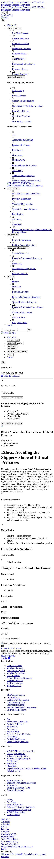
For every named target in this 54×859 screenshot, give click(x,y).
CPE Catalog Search (16, 695)
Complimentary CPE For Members (27, 106)
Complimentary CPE (16, 670)
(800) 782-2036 (8, 656)
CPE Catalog (18, 90)
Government (17, 155)
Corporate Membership (22, 312)
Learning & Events (15, 77)
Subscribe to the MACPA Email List (17, 846)
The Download (18, 59)
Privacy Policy (7, 837)
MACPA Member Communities (26, 194)
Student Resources (20, 253)
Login (4, 12)
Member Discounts (20, 38)
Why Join (5, 819)
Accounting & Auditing (22, 140)
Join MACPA (7, 15)
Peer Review (17, 214)
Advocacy (12, 235)
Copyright (5, 832)
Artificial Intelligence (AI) (23, 175)
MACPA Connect (20, 33)
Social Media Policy (10, 839)
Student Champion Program (24, 209)
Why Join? (11, 25)
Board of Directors (20, 292)
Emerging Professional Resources (27, 258)
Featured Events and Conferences (21, 707)
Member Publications (21, 48)
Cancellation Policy (9, 841)
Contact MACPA (8, 834)
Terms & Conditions (10, 844)
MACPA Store (18, 317)
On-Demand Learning (22, 121)
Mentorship (17, 263)
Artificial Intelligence (16, 739)
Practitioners (17, 150)
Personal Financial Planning (24, 165)
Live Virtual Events (20, 111)
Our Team (16, 287)
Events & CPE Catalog (11, 648)
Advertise (5, 824)
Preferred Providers (20, 43)
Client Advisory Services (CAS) (26, 181)
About (10, 276)
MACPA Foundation (16, 812)
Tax (14, 135)
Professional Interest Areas (23, 64)
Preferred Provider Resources (19, 678)
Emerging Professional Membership (27, 307)
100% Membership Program (24, 302)
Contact (10, 325)
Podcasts (18, 2)
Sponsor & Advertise (21, 5)
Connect (4, 2)
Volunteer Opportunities (22, 204)
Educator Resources (15, 790)
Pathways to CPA (20, 273)
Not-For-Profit (18, 160)
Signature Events (19, 54)
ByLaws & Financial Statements (26, 297)
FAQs (3, 849)
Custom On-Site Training (23, 101)
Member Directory (20, 74)
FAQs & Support (19, 322)
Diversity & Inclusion (21, 199)
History (15, 281)
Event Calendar (19, 96)
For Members (13, 28)
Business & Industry (21, 145)
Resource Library (19, 69)
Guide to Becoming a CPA (24, 268)
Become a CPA (29, 2)
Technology (17, 170)
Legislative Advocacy (21, 240)
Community (12, 188)
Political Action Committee (24, 245)
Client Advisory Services (17, 741)
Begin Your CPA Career (17, 248)
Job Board (16, 219)
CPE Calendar (13, 697)
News (11, 2)
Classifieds (17, 224)
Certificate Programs (21, 116)
